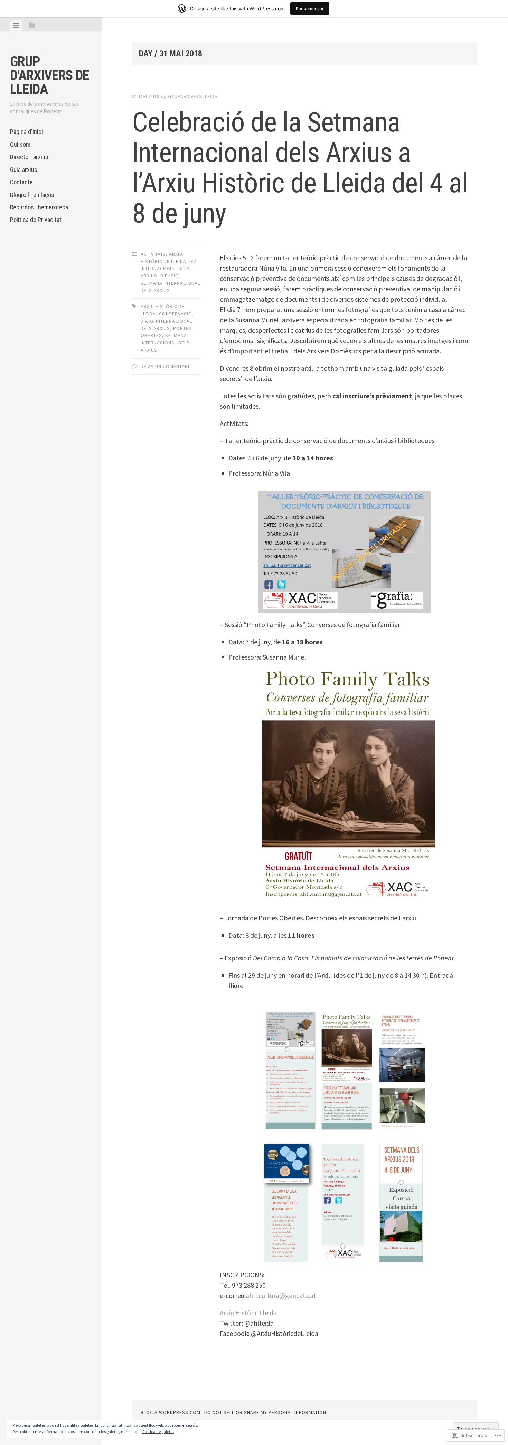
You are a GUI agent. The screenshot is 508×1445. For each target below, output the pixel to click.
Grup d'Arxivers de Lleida (49, 75)
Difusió (169, 276)
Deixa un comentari (165, 366)
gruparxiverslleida (193, 96)
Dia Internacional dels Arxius (169, 268)
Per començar (310, 8)
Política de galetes (158, 1431)
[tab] (16, 25)
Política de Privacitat (36, 219)
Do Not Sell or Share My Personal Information (265, 1412)
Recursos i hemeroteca (39, 207)
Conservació (175, 314)
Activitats (153, 254)
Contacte (21, 182)
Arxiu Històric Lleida (248, 1312)
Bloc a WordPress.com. (171, 1412)
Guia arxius (23, 169)
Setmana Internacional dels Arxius (165, 342)
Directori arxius (29, 156)
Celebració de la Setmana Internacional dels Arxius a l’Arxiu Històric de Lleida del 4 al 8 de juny (300, 168)
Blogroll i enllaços (32, 194)
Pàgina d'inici (26, 131)
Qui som (20, 144)
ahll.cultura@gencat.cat (281, 1295)
